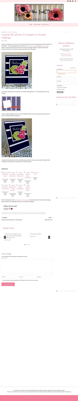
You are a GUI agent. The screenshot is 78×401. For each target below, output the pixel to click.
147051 (28, 182)
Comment (4, 258)
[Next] (49, 237)
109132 (28, 195)
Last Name (59, 81)
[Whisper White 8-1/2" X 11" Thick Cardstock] (12, 187)
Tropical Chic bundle (6, 213)
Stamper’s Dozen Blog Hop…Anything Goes (11, 218)
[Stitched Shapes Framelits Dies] (20, 186)
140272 (13, 195)
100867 (5, 193)
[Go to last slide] (5, 237)
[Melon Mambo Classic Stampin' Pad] (27, 175)
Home (30, 24)
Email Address (60, 69)
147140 (20, 180)
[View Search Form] (75, 1)
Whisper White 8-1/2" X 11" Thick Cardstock (12, 194)
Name (4, 277)
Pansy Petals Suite (35, 234)
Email (21, 277)
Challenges (14, 32)
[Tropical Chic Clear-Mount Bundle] (5, 174)
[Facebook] (68, 1)
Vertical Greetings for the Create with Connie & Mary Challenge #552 (13, 235)
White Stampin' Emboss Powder (27, 194)
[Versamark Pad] (35, 173)
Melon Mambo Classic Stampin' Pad (27, 181)
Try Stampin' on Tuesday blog (21, 200)
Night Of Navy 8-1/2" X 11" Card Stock (5, 192)
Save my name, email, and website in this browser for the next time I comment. (20, 280)
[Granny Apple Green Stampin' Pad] (12, 174)
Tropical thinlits (45, 46)
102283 (35, 178)
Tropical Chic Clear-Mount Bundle (5, 179)
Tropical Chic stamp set (31, 46)
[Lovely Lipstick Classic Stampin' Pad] (20, 174)
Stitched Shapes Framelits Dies (20, 192)
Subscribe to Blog (61, 89)
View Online (63, 60)
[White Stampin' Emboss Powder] (27, 187)
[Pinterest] (73, 1)
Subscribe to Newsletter (62, 87)
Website (39, 277)
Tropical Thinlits (26, 213)
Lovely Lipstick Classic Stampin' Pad (20, 179)
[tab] (24, 244)
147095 (13, 180)
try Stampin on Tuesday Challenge (38, 213)
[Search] (75, 101)
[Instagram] (70, 1)
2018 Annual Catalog (6, 32)
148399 (5, 180)
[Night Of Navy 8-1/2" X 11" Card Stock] (5, 186)
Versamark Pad (35, 177)
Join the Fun (45, 24)
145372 (20, 193)
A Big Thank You (49, 218)
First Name (59, 76)
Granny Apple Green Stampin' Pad (13, 179)
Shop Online (37, 24)
